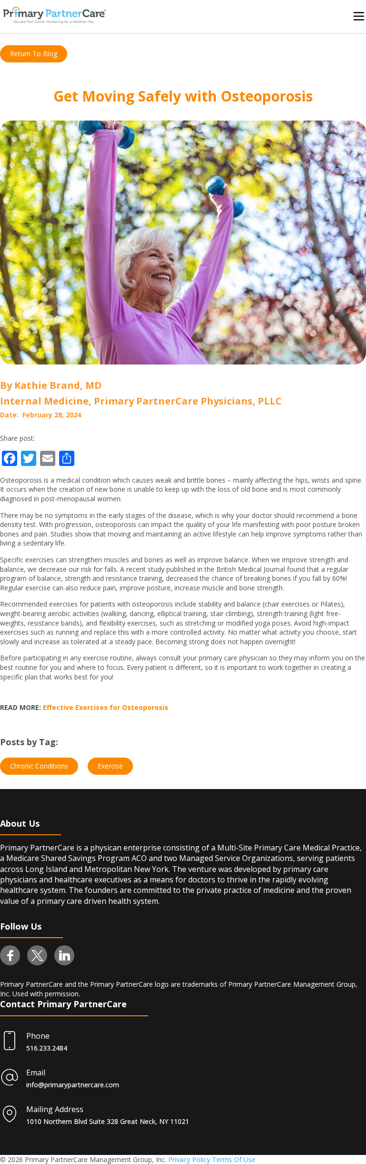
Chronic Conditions (39, 765)
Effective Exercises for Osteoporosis (105, 707)
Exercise (110, 765)
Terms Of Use (233, 1159)
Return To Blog (33, 53)
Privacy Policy (189, 1159)
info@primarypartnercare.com (72, 1084)
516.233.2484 (46, 1048)
